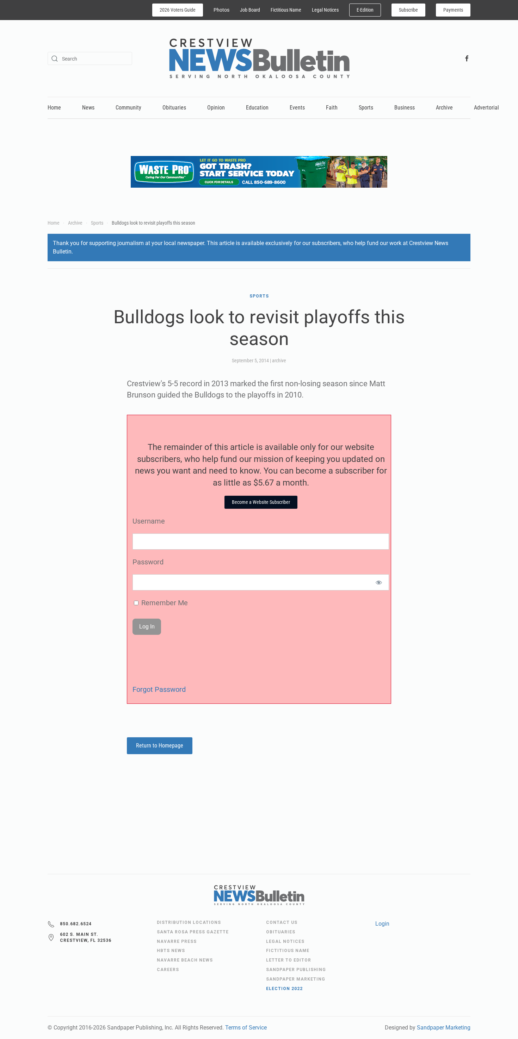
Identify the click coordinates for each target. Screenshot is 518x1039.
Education (257, 107)
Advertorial (486, 107)
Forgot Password (159, 689)
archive (279, 360)
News (88, 107)
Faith (332, 107)
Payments (453, 10)
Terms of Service (246, 1027)
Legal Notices (325, 10)
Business (404, 107)
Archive (444, 107)
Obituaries (174, 107)
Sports (366, 107)
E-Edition (365, 10)
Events (297, 107)
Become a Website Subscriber (261, 502)
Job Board (250, 10)
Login (382, 923)
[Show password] (379, 582)
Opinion (216, 107)
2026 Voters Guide (178, 10)
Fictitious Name (286, 10)
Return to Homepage (159, 745)
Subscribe (408, 10)
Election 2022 (284, 988)
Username (148, 521)
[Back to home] (259, 58)
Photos (221, 10)
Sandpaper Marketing (443, 1027)
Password (148, 562)
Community (128, 107)
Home (54, 107)
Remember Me (164, 603)
